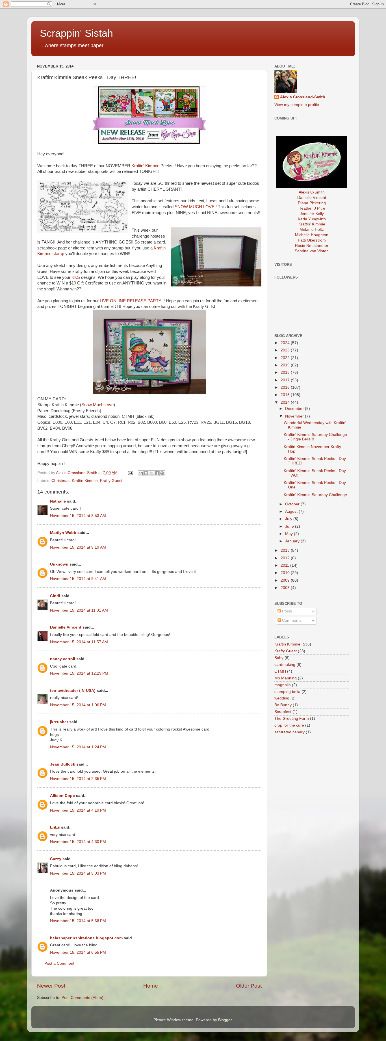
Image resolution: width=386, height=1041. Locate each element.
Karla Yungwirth (312, 219)
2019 (286, 365)
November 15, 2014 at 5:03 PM (78, 873)
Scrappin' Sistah (76, 33)
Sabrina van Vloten (312, 251)
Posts (286, 611)
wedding (281, 698)
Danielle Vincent (65, 627)
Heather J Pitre (311, 208)
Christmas (60, 481)
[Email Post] (130, 473)
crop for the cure (289, 725)
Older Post (249, 986)
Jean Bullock (62, 764)
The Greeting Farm (291, 718)
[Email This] (141, 473)
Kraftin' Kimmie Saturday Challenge (315, 495)
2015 (286, 395)
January (293, 541)
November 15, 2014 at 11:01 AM (79, 610)
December (295, 409)
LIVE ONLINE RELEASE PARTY (130, 301)
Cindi (55, 596)
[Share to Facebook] (157, 473)
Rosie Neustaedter (311, 246)
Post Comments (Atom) (82, 998)
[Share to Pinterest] (162, 473)
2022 (286, 358)
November (295, 416)
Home (150, 986)
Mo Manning (285, 678)
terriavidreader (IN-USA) (73, 690)
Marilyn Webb (63, 533)
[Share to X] (151, 473)
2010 (286, 573)
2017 (286, 380)
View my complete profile (296, 105)
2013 (286, 550)
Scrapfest (282, 712)
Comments (291, 620)
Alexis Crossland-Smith (302, 97)
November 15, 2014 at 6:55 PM (78, 952)
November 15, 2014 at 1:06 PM (78, 705)
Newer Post (51, 986)
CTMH (280, 671)
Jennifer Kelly (312, 214)
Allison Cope (62, 796)
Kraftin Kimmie (85, 481)
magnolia (282, 685)
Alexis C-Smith (312, 192)
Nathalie (58, 501)
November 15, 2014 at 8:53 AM (78, 516)
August (292, 511)
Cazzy (55, 859)
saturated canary (289, 732)
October (293, 504)
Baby (278, 658)
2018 (286, 372)
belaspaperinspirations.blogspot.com (86, 938)
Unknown (59, 564)
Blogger (225, 1020)
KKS (75, 277)
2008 (286, 588)
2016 (286, 387)
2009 (286, 580)
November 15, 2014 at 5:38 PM (78, 921)
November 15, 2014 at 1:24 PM (78, 747)
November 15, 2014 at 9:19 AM (78, 547)
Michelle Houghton (311, 235)
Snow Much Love (97, 405)
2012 (286, 558)
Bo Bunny (283, 705)
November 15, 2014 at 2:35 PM (78, 779)
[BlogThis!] (146, 473)
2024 (286, 343)
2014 (286, 402)
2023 (286, 350)
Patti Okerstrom (312, 240)
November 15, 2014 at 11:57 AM (79, 642)
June (290, 526)
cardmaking (284, 664)
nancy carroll (62, 659)
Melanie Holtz (312, 229)
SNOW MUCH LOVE (194, 207)
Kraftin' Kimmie (145, 166)
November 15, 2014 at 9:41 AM (78, 579)
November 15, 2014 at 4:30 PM (78, 842)
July (289, 519)
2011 (285, 565)
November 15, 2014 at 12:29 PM (79, 673)
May (289, 534)
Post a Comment (59, 963)
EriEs (55, 827)
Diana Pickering (312, 203)
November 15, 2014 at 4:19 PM (78, 810)
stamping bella (287, 692)
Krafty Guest (111, 481)
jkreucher (59, 722)
